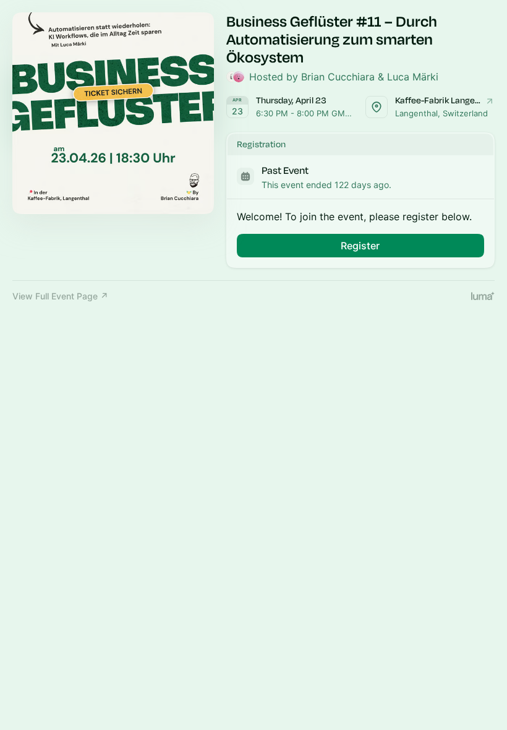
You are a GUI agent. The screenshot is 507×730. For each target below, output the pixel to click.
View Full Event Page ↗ (60, 296)
